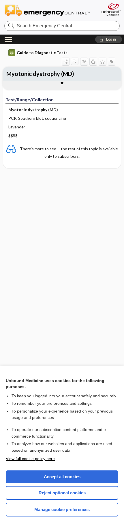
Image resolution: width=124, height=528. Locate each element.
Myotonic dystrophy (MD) (40, 73)
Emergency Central (49, 9)
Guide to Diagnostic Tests (42, 52)
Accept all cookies (62, 476)
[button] (108, 39)
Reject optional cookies (62, 492)
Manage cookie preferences (62, 509)
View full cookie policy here (30, 458)
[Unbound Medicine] (110, 9)
